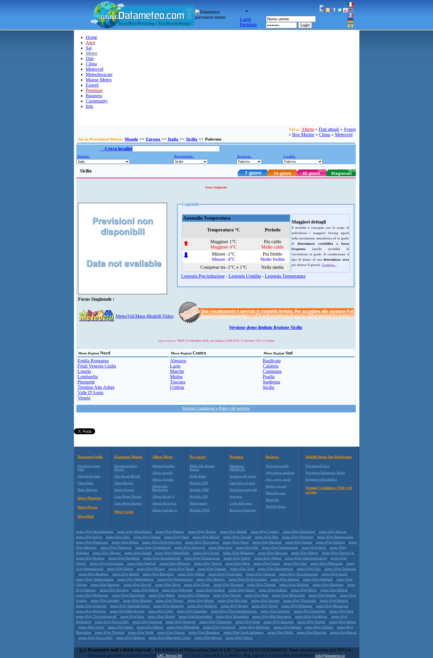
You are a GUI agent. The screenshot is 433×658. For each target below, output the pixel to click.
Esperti (92, 85)
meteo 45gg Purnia (206, 553)
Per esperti (198, 457)
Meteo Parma (87, 507)
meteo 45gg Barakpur (93, 574)
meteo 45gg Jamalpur (275, 611)
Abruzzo (178, 360)
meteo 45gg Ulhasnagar (215, 622)
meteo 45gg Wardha (322, 595)
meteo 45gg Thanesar (260, 574)
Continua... (329, 265)
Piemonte (86, 381)
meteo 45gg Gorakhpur (311, 616)
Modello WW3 (200, 510)
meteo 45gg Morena (151, 568)
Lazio (175, 366)
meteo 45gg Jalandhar (192, 611)
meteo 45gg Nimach (227, 595)
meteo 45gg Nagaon (170, 600)
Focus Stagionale (216, 187)
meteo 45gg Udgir (160, 611)
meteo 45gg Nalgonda (177, 590)
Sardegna (271, 381)
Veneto (83, 397)
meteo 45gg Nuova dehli (96, 637)
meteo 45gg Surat (248, 622)
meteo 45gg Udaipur (319, 627)
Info (89, 106)
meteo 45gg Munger (107, 553)
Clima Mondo (123, 483)
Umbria (177, 387)
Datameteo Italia (90, 457)
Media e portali (276, 486)
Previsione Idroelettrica (321, 479)
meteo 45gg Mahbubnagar (136, 579)
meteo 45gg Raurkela (267, 542)
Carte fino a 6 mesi (242, 483)
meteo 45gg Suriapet (265, 600)
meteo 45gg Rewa (314, 547)
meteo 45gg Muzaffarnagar (94, 531)
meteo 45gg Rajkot (120, 568)
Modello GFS (199, 483)
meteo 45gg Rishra (161, 595)
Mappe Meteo (99, 79)
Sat (89, 47)
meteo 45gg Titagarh (261, 584)
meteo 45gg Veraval (208, 563)
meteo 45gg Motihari (137, 600)
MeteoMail (85, 516)
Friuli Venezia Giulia (96, 366)
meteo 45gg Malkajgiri (238, 553)
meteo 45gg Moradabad (232, 616)
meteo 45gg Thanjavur (116, 547)
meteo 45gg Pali (247, 547)
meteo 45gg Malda (280, 632)
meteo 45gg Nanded (311, 622)
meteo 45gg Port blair (232, 600)
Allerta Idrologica (164, 503)
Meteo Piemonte (89, 498)
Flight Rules (198, 476)
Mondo (131, 139)
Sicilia (192, 139)
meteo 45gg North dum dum (161, 542)
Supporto (235, 496)
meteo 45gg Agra (220, 547)
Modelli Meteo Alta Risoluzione (328, 457)
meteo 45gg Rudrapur (91, 611)
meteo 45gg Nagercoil (189, 547)
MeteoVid (272, 499)
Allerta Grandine (163, 466)
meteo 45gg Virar (309, 568)
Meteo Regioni (87, 489)
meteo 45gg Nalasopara (92, 542)
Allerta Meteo (162, 457)
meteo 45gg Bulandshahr (172, 553)
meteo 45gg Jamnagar (279, 622)
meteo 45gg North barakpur (248, 579)
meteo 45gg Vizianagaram (202, 558)
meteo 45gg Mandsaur (328, 584)
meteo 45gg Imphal (298, 542)
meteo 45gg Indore (89, 537)
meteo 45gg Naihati (147, 537)
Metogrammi (198, 503)
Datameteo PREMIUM (237, 467)
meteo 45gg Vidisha (191, 574)
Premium (236, 457)
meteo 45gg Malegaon (254, 627)
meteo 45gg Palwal (145, 590)
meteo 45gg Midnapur (175, 563)
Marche (177, 371)
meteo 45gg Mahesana (297, 606)
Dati (90, 58)
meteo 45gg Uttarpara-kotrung (306, 558)
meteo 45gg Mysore (208, 637)
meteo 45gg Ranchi (242, 590)
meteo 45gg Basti (256, 595)
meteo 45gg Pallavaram (326, 563)
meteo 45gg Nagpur (171, 632)
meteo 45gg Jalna (118, 537)
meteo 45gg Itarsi (341, 611)
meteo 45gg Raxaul (343, 632)
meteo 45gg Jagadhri (105, 600)
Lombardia (87, 376)
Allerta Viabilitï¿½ (164, 510)
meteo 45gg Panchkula (124, 558)
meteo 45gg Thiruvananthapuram (234, 611)
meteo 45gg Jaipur (120, 627)
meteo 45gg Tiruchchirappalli (96, 616)
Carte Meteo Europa (128, 503)
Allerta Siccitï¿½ (163, 496)
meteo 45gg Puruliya (114, 590)
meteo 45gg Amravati (147, 622)
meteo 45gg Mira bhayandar (271, 616)
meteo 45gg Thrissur (202, 531)
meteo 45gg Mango (304, 553)
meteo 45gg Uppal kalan (225, 574)
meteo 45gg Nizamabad (299, 531)
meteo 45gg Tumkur (265, 531)
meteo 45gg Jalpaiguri (168, 606)
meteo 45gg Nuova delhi (112, 622)
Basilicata (272, 360)
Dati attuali (329, 129)
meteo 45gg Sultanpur (91, 606)
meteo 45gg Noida (140, 632)
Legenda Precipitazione (203, 276)
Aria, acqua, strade (278, 479)
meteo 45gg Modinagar (92, 595)
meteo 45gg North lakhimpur (244, 632)
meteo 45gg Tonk (242, 568)
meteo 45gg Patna (176, 537)
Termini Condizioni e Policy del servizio (216, 408)
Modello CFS (199, 496)
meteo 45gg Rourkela (311, 632)
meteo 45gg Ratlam (125, 542)
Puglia (269, 376)
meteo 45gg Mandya (210, 579)
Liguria (84, 371)
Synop (350, 129)
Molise (176, 376)
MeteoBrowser (275, 493)
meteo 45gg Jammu (342, 622)
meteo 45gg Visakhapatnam (95, 579)
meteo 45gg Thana (236, 542)
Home (91, 37)
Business (94, 95)
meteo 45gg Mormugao (332, 606)
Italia (173, 139)
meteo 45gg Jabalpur (285, 579)
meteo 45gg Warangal (181, 622)
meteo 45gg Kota (132, 616)
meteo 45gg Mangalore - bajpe (170, 637)
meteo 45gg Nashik (237, 558)
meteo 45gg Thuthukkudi (153, 547)
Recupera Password (242, 510)
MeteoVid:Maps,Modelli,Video (144, 316)
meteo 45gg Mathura (170, 531)
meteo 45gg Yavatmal (228, 584)
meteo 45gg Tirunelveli (219, 627)
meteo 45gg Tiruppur (109, 632)
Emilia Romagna (93, 360)
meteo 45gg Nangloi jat (338, 553)
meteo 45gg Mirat (237, 563)
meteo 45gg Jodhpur (273, 590)
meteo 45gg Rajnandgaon (275, 568)
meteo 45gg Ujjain (91, 627)
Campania (272, 371)
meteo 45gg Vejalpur (210, 590)
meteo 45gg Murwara (272, 553)
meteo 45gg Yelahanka (193, 595)
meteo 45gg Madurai (130, 637)
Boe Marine (303, 134)
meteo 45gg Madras (334, 590)
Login (305, 25)
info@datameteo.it (330, 655)
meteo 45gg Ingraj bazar (106, 563)
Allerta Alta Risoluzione (160, 487)
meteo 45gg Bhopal (206, 537)
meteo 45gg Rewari (200, 600)
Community (97, 100)
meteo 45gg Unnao (267, 563)
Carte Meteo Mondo (128, 496)
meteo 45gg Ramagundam (335, 537)
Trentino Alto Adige (96, 387)
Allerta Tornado (163, 479)
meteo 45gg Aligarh (161, 616)
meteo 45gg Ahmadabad (195, 616)
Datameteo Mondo (128, 457)
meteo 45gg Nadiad (138, 553)
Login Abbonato (240, 503)
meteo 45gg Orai (295, 563)
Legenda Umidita (245, 276)
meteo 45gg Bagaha (234, 606)
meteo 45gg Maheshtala (183, 627)
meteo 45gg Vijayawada (299, 600)
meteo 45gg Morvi (304, 590)
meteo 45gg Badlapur (202, 606)
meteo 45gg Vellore (239, 637)
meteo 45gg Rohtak (233, 531)
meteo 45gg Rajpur (150, 627)
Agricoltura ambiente (280, 472)
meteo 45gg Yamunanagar (280, 547)
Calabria (270, 366)
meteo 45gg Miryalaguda (127, 611)
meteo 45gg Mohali (125, 574)
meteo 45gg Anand (335, 574)
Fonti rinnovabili (277, 466)
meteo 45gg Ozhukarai (297, 537)
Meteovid (94, 69)
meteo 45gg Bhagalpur (204, 632)
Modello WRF (199, 489)
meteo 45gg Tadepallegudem (130, 606)
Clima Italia (85, 483)
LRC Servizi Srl (169, 655)
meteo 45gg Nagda (265, 606)
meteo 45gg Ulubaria (330, 542)
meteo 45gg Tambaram (340, 568)
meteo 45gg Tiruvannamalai (298, 574)
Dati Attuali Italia (88, 476)
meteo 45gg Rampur (333, 531)
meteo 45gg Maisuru (334, 600)
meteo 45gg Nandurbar (310, 611)
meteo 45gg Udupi (197, 584)
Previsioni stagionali (243, 489)
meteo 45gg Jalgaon (287, 627)
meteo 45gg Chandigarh (128, 595)
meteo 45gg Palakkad (318, 579)
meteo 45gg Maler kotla (288, 595)
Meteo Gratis (124, 512)
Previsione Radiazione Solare (325, 472)
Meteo (91, 53)
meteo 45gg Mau (266, 537)
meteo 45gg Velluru (267, 558)
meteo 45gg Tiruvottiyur (202, 542)
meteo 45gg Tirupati (237, 537)
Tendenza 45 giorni (242, 476)
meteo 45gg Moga (167, 584)
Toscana (177, 381)
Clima (91, 63)
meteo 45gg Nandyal (141, 563)
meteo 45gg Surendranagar (162, 558)
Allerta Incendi (162, 472)
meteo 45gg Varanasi (212, 568)
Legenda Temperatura (285, 276)
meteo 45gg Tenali (181, 568)
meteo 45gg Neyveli (137, 584)
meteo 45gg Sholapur (294, 584)
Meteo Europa (124, 489)
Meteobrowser (99, 74)
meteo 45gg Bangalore (158, 574)
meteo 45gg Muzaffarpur (134, 531)
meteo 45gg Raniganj (105, 584)
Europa (153, 139)
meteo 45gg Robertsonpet (175, 579)
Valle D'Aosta (90, 392)
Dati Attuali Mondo (127, 476)
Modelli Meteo (276, 506)
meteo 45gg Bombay (90, 558)
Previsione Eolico (317, 466)
